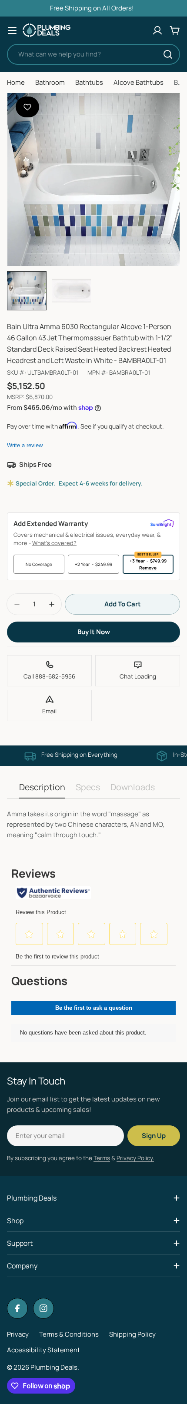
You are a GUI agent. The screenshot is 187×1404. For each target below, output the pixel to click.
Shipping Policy (132, 1334)
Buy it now (93, 631)
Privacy (18, 1334)
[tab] (42, 790)
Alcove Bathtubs (139, 82)
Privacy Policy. (135, 1158)
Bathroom (50, 82)
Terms (102, 1158)
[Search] (168, 54)
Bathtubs (89, 82)
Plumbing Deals (53, 1367)
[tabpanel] (93, 824)
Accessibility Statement (43, 1349)
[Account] (157, 30)
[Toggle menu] (12, 30)
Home (16, 82)
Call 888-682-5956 (49, 676)
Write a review (25, 445)
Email (49, 711)
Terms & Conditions (69, 1334)
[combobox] (93, 54)
